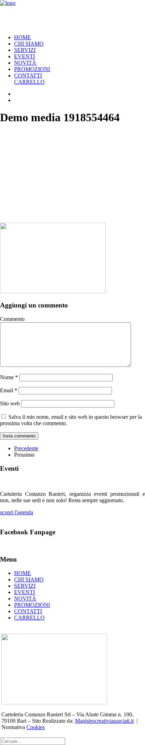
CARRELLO (29, 82)
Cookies (35, 727)
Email (8, 390)
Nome (9, 377)
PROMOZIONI (32, 69)
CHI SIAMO (29, 44)
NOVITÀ (25, 63)
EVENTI (24, 56)
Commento (12, 319)
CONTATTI (28, 75)
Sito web (10, 403)
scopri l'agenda (16, 512)
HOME (22, 37)
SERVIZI (25, 50)
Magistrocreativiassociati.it (104, 721)
